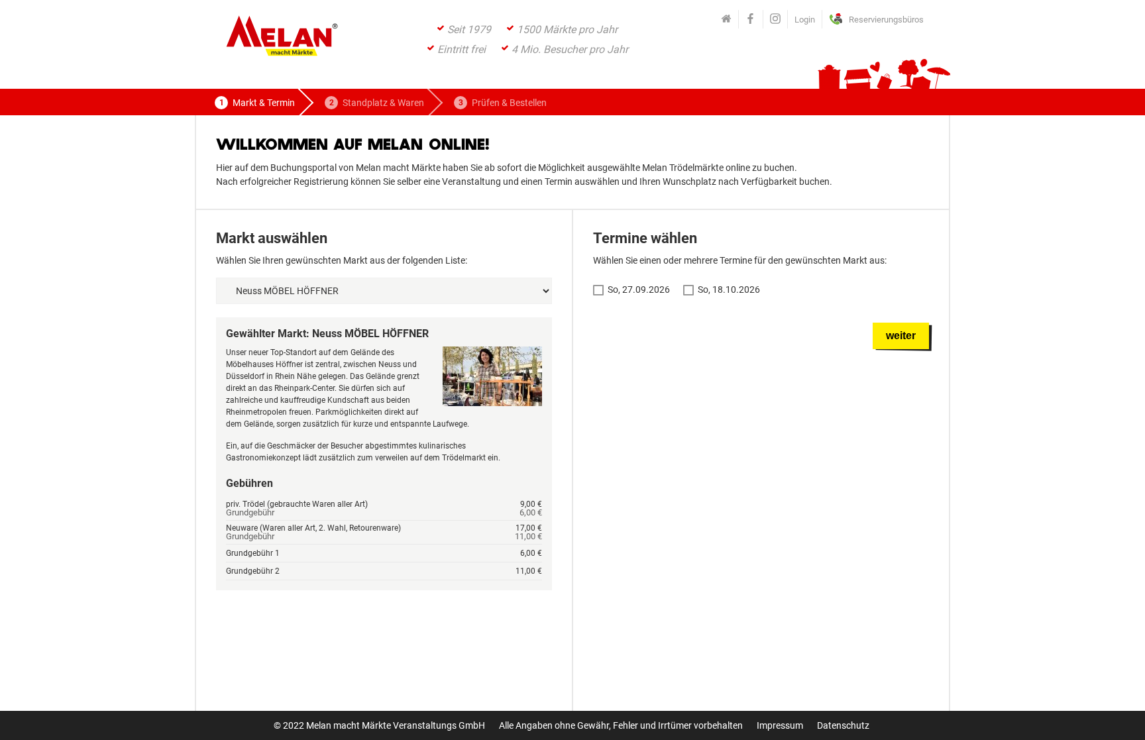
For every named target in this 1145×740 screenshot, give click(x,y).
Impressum (780, 725)
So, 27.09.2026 (639, 289)
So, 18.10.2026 (729, 289)
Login (804, 20)
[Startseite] (726, 19)
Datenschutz (843, 725)
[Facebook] (751, 19)
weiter (901, 335)
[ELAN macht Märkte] (281, 39)
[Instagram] (775, 19)
